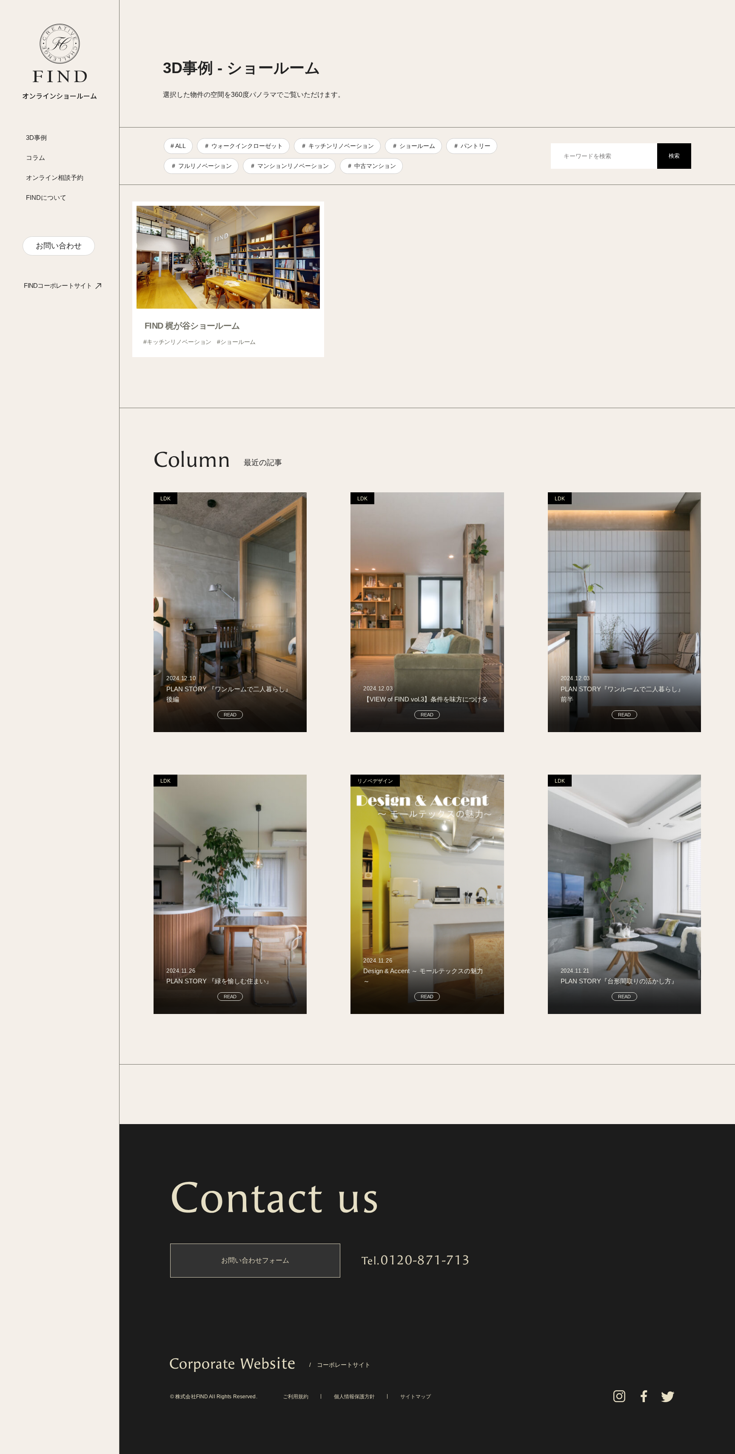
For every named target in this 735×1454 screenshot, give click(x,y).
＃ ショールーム (413, 145)
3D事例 (36, 137)
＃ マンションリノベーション (289, 165)
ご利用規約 (295, 1397)
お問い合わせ (59, 245)
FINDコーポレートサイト (58, 285)
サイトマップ (415, 1397)
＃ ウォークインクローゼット (243, 145)
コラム (35, 157)
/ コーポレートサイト (269, 1364)
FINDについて (46, 197)
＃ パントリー (471, 145)
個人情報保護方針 (354, 1397)
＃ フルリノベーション (201, 165)
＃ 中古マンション (371, 165)
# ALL (178, 145)
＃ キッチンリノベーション (337, 145)
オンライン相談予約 (54, 177)
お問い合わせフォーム (255, 1260)
